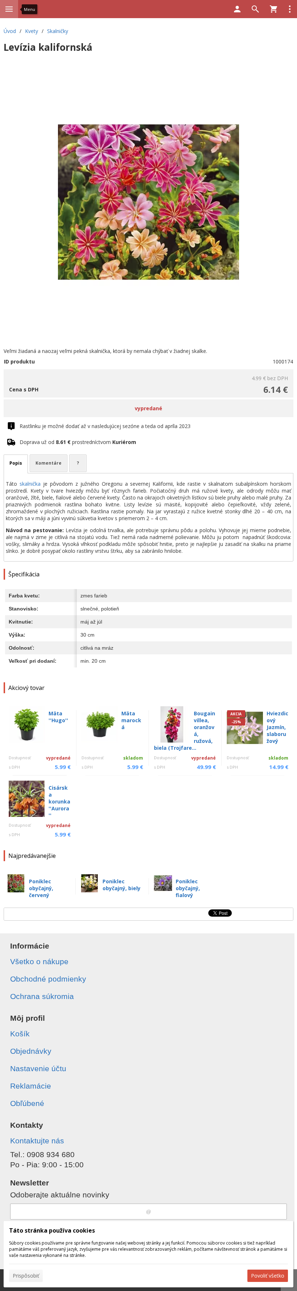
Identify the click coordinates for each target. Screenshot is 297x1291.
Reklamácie (30, 1086)
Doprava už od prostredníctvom (78, 442)
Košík (20, 1033)
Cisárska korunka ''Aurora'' (59, 801)
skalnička (30, 483)
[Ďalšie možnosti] (290, 9)
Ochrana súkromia (42, 996)
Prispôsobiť (26, 1275)
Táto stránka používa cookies (52, 1230)
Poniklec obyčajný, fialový (188, 888)
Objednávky (30, 1051)
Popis (15, 463)
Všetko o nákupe (39, 961)
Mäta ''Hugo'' (58, 717)
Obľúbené (27, 1103)
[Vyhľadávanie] (255, 9)
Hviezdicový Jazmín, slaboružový (277, 727)
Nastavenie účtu (38, 1068)
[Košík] (273, 9)
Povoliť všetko (267, 1275)
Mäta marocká (131, 720)
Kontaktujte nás (37, 1140)
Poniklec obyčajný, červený (41, 888)
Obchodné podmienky (48, 979)
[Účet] (237, 9)
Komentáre (48, 463)
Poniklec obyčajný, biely (122, 885)
